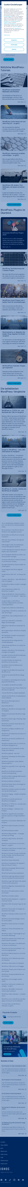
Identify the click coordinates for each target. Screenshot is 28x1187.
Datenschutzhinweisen (10, 23)
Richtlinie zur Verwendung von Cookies (12, 22)
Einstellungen (7, 16)
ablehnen (15, 26)
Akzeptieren (18, 28)
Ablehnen (14, 49)
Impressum (7, 35)
